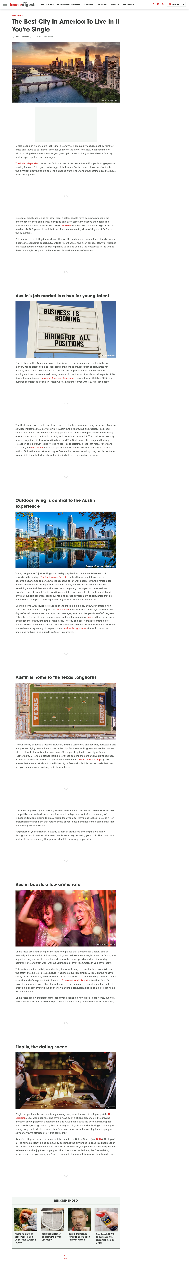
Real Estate (17, 15)
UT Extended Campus (91, 759)
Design (115, 4)
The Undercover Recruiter (55, 577)
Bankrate (67, 225)
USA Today (37, 447)
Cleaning (102, 4)
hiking (90, 617)
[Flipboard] (158, 5)
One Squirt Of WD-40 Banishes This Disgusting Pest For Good (105, 1238)
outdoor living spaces (74, 628)
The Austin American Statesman (57, 378)
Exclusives (47, 4)
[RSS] (163, 5)
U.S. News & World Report (74, 980)
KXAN (98, 1139)
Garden (88, 4)
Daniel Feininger (22, 36)
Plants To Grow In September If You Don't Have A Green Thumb (25, 1238)
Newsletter (178, 4)
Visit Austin (62, 609)
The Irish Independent (27, 163)
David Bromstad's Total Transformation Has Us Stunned (79, 1237)
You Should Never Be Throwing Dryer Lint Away (51, 1237)
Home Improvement (68, 4)
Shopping (128, 4)
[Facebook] (153, 5)
